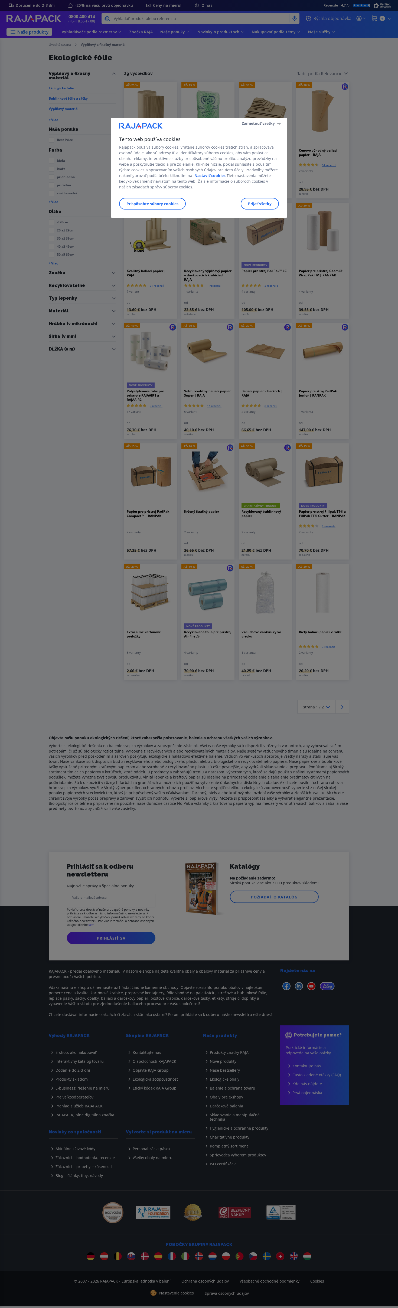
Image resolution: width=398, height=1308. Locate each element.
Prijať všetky (260, 203)
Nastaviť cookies (210, 175)
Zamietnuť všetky (258, 123)
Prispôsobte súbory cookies (152, 203)
